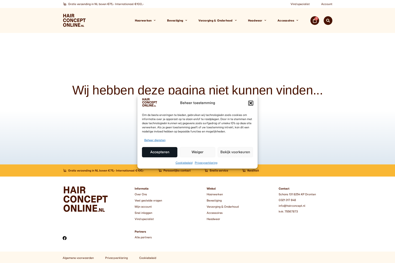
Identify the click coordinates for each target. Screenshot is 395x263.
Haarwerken (143, 20)
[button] (250, 103)
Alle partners (143, 237)
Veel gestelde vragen (148, 200)
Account (326, 4)
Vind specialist (300, 4)
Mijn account (143, 206)
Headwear (255, 20)
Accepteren (159, 152)
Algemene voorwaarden (78, 258)
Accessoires (286, 20)
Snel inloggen (143, 213)
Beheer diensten (154, 140)
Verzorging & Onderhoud (215, 20)
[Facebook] (65, 238)
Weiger (197, 152)
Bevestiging (175, 20)
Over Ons (141, 194)
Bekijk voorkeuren (235, 152)
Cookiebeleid (184, 162)
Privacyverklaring (206, 162)
